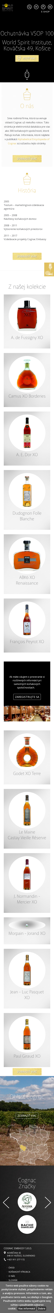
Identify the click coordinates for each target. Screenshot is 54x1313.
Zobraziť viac (27, 158)
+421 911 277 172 (16, 1259)
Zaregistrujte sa (27, 697)
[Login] (43, 6)
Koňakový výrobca (19, 1272)
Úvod (12, 1267)
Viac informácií (26, 1308)
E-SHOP (45, 11)
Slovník (13, 1280)
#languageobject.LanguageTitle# (36, 6)
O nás (12, 1276)
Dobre (41, 1308)
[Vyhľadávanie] (29, 6)
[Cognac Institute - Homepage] (8, 7)
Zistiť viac (29, 58)
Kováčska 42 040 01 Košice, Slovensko (21, 1254)
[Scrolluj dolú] (27, 77)
